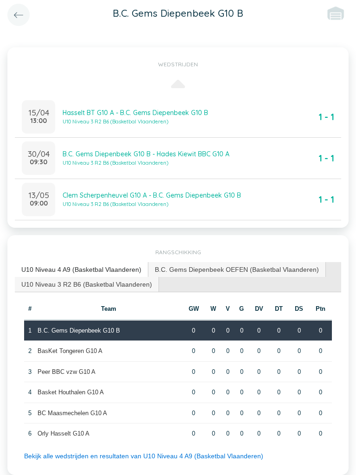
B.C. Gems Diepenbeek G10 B (79, 330)
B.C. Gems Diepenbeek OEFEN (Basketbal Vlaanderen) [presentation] (237, 269)
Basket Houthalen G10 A (71, 392)
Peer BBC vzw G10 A (66, 371)
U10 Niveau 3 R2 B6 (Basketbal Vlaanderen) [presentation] (86, 284)
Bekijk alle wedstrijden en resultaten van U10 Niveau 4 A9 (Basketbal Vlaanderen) (143, 456)
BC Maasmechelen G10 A (72, 413)
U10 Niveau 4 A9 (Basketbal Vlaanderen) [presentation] (81, 269)
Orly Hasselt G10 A (63, 433)
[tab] (81, 269)
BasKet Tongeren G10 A (70, 350)
